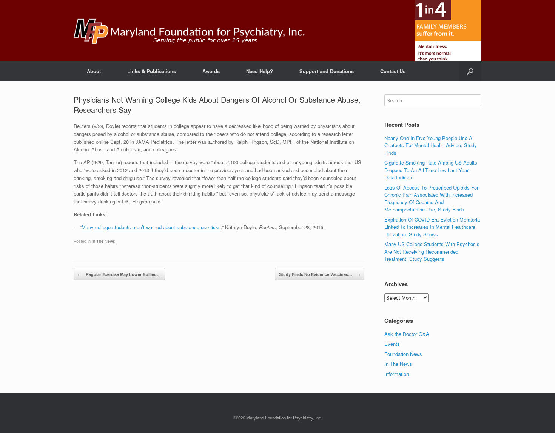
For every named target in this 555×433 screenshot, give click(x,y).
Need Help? (259, 71)
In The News (103, 241)
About (94, 71)
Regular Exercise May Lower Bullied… (119, 274)
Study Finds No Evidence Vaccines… (319, 274)
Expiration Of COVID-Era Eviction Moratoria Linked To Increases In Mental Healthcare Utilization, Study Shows (432, 227)
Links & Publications (151, 71)
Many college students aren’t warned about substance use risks (151, 227)
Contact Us (392, 71)
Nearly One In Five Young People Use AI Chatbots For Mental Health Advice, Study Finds (430, 145)
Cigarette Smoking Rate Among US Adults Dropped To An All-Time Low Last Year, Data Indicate (430, 170)
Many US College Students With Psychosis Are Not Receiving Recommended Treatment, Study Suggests (431, 251)
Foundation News (403, 353)
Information (396, 374)
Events (392, 343)
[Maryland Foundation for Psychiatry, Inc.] (189, 30)
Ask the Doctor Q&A (406, 333)
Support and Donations (326, 71)
